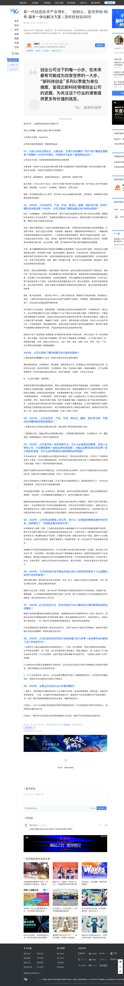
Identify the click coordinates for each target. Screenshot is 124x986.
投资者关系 (28, 967)
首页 (16, 20)
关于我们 (40, 958)
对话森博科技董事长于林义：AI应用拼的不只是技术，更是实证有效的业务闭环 (36, 882)
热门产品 (60, 958)
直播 (16, 33)
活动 (16, 47)
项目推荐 (28, 727)
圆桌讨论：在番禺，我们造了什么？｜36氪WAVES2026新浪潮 (65, 882)
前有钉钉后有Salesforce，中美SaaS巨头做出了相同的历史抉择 (94, 936)
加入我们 (40, 967)
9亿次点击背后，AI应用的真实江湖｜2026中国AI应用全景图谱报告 (36, 936)
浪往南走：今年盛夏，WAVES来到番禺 (94, 882)
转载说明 (67, 724)
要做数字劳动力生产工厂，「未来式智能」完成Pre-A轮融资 (65, 936)
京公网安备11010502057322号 (112, 983)
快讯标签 (60, 967)
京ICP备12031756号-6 (80, 983)
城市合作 (27, 953)
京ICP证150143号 (95, 983)
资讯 (16, 29)
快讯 (16, 25)
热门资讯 (60, 953)
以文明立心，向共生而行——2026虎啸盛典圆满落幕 (65, 909)
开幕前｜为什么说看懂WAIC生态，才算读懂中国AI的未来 (35, 909)
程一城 (26, 23)
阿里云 (45, 979)
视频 (16, 38)
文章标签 (60, 962)
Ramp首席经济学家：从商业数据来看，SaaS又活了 (94, 909)
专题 (16, 42)
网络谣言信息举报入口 (32, 973)
